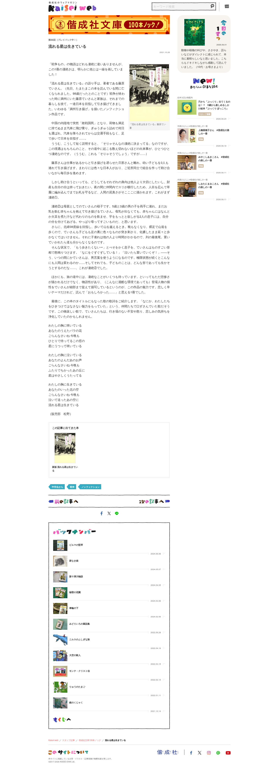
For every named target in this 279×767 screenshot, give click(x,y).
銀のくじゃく (76, 702)
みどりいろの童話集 (79, 623)
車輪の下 (73, 608)
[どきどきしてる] (194, 32)
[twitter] (109, 514)
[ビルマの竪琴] (60, 545)
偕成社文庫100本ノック (90, 740)
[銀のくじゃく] (60, 702)
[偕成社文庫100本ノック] (109, 24)
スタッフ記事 (68, 740)
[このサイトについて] (68, 752)
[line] (117, 514)
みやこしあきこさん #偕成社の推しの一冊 (213, 158)
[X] (199, 752)
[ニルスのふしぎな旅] (60, 640)
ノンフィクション (90, 487)
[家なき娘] (60, 561)
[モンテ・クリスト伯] (60, 671)
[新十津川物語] (60, 576)
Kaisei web (53, 740)
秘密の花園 (75, 592)
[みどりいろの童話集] (60, 624)
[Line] (218, 752)
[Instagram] (209, 752)
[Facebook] (191, 752)
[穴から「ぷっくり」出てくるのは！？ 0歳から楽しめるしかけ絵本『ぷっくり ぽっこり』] (186, 107)
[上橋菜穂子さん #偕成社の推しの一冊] (186, 135)
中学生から (57, 487)
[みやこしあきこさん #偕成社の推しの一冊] (186, 162)
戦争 (72, 487)
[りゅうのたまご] (60, 687)
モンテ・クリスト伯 (79, 671)
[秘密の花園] (60, 592)
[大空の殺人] (60, 655)
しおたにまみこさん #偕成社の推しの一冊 (213, 185)
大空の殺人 (75, 655)
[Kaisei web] (72, 5)
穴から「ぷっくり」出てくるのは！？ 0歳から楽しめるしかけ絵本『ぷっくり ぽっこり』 (214, 105)
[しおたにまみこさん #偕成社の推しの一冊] (186, 189)
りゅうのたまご (77, 686)
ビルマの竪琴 (76, 544)
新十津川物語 (76, 576)
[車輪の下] (60, 608)
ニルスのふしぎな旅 (79, 639)
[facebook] (101, 514)
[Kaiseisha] (167, 752)
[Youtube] (228, 752)
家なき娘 (73, 560)
